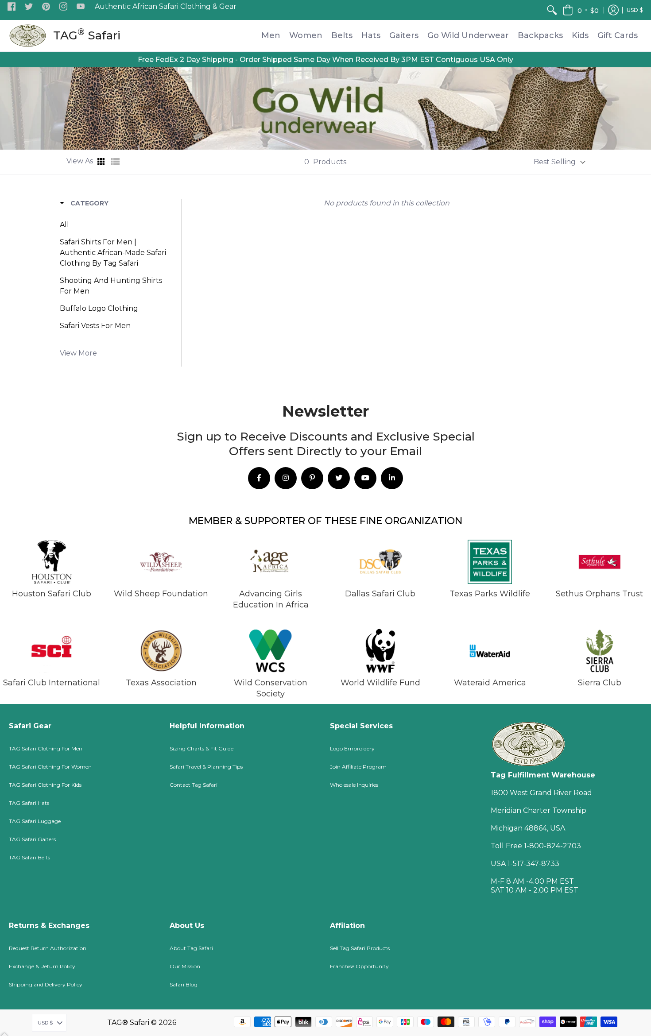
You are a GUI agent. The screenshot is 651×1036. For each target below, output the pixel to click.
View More (78, 353)
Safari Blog (184, 984)
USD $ (635, 10)
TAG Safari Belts (29, 857)
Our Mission (185, 966)
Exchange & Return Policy (42, 966)
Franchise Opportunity (359, 966)
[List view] (115, 161)
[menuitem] (552, 10)
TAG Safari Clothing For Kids (45, 784)
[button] (12, 7)
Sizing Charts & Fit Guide (201, 748)
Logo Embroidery (352, 748)
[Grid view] (101, 161)
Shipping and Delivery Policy (45, 984)
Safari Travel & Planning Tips (206, 766)
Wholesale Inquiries (354, 784)
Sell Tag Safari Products (360, 948)
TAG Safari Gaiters (32, 839)
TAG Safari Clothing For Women (50, 766)
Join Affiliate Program (358, 766)
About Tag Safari (191, 948)
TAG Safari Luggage (35, 821)
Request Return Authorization (47, 948)
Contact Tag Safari (193, 784)
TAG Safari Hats (29, 803)
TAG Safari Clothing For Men (45, 748)
